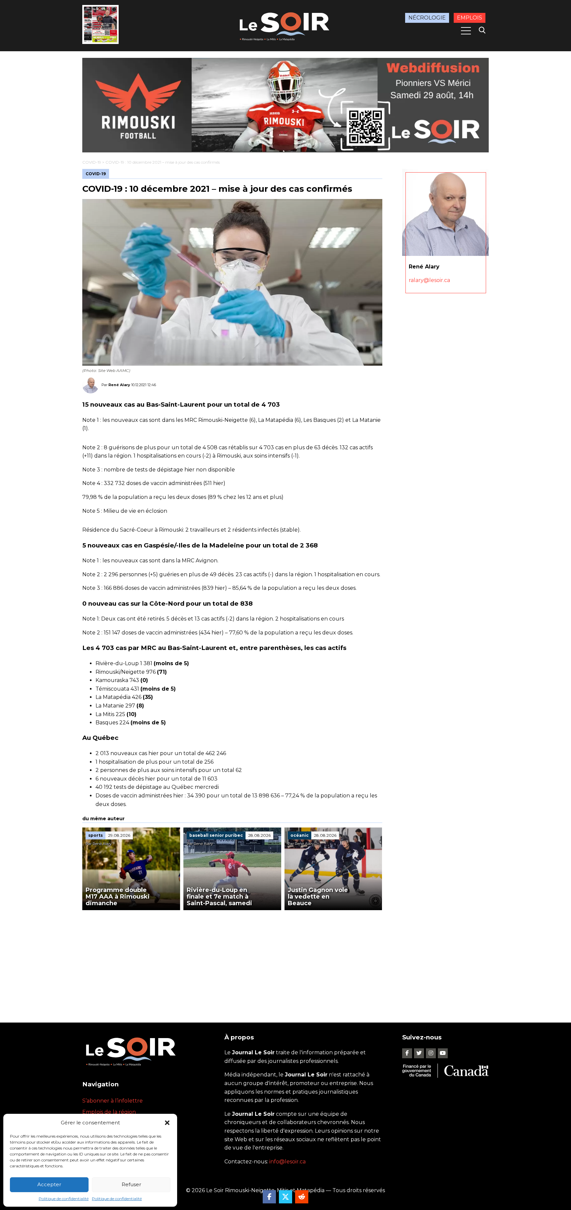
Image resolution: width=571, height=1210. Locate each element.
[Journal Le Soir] (285, 25)
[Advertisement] (232, 959)
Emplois (469, 18)
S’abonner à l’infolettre (112, 1101)
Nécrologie (427, 18)
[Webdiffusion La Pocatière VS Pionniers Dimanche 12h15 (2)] (285, 105)
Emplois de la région (109, 1112)
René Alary (119, 385)
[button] (167, 1122)
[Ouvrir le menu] (466, 30)
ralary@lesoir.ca (429, 280)
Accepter (49, 1184)
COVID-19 (91, 162)
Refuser (131, 1184)
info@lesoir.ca (287, 1161)
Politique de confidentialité (64, 1198)
